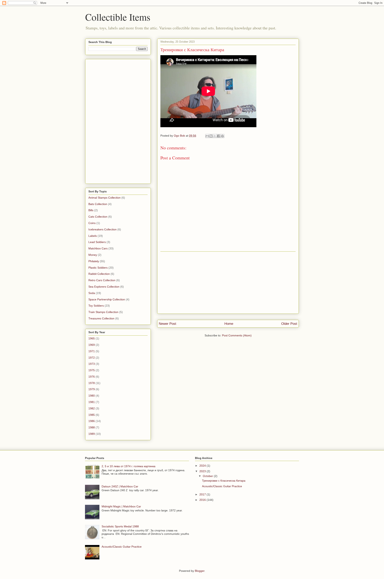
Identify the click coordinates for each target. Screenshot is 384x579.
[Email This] (207, 136)
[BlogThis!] (211, 136)
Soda (91, 293)
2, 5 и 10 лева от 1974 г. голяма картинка (128, 466)
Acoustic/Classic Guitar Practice (122, 546)
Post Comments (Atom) (237, 335)
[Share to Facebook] (219, 136)
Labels (92, 235)
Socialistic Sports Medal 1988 (120, 526)
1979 (91, 389)
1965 (91, 338)
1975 (91, 370)
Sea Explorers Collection (103, 286)
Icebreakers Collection (102, 229)
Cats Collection (97, 216)
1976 (91, 376)
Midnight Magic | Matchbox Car (121, 506)
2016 (203, 499)
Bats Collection (97, 204)
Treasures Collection (101, 318)
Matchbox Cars (98, 248)
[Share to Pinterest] (222, 136)
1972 (91, 357)
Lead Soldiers (97, 242)
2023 (203, 471)
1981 (91, 402)
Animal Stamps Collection (104, 197)
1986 (91, 421)
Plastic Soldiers (98, 267)
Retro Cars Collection (101, 280)
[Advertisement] (228, 283)
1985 (91, 414)
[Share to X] (215, 136)
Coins (92, 223)
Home (228, 324)
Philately (93, 261)
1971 (91, 351)
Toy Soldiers (96, 305)
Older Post (289, 324)
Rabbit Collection (99, 273)
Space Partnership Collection (106, 299)
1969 (91, 344)
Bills (90, 210)
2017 (203, 494)
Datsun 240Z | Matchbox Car (120, 486)
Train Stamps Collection (103, 312)
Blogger (199, 570)
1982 (91, 408)
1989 (91, 433)
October (208, 476)
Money (92, 254)
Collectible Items (117, 16)
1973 (91, 363)
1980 (91, 395)
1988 (91, 427)
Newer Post (167, 324)
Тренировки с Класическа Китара (223, 480)
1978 (91, 383)
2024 (203, 465)
